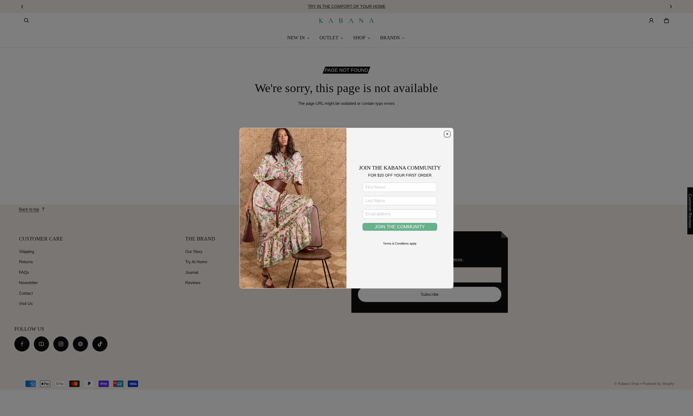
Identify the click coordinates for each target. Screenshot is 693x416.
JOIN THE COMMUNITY (400, 226)
